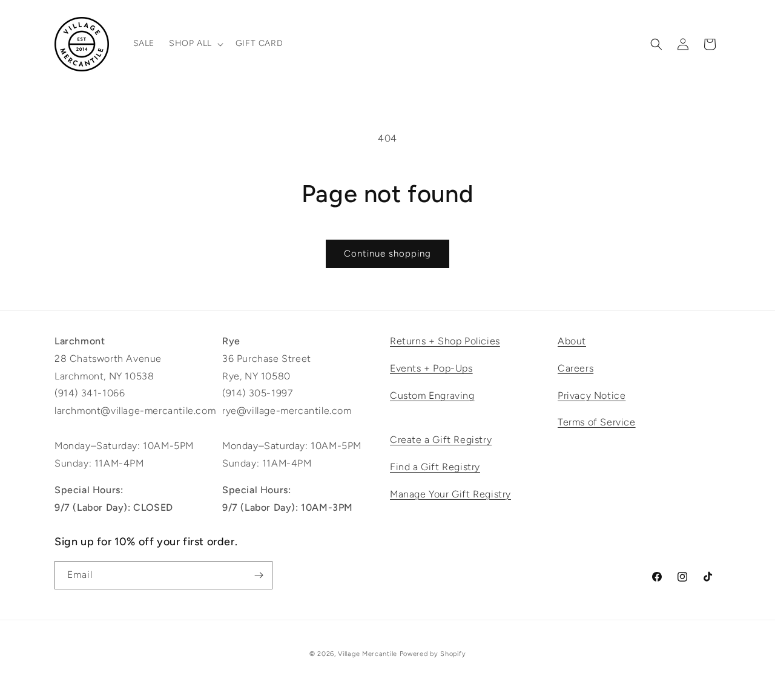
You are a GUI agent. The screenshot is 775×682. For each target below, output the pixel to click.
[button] (195, 43)
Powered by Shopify (433, 654)
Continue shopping (387, 253)
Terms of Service (597, 422)
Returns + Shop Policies (445, 341)
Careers (575, 368)
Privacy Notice (591, 395)
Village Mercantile (367, 654)
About (572, 341)
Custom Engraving (432, 395)
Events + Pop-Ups (431, 368)
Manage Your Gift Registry (450, 494)
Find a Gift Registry (435, 467)
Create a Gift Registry (441, 439)
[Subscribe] (258, 575)
